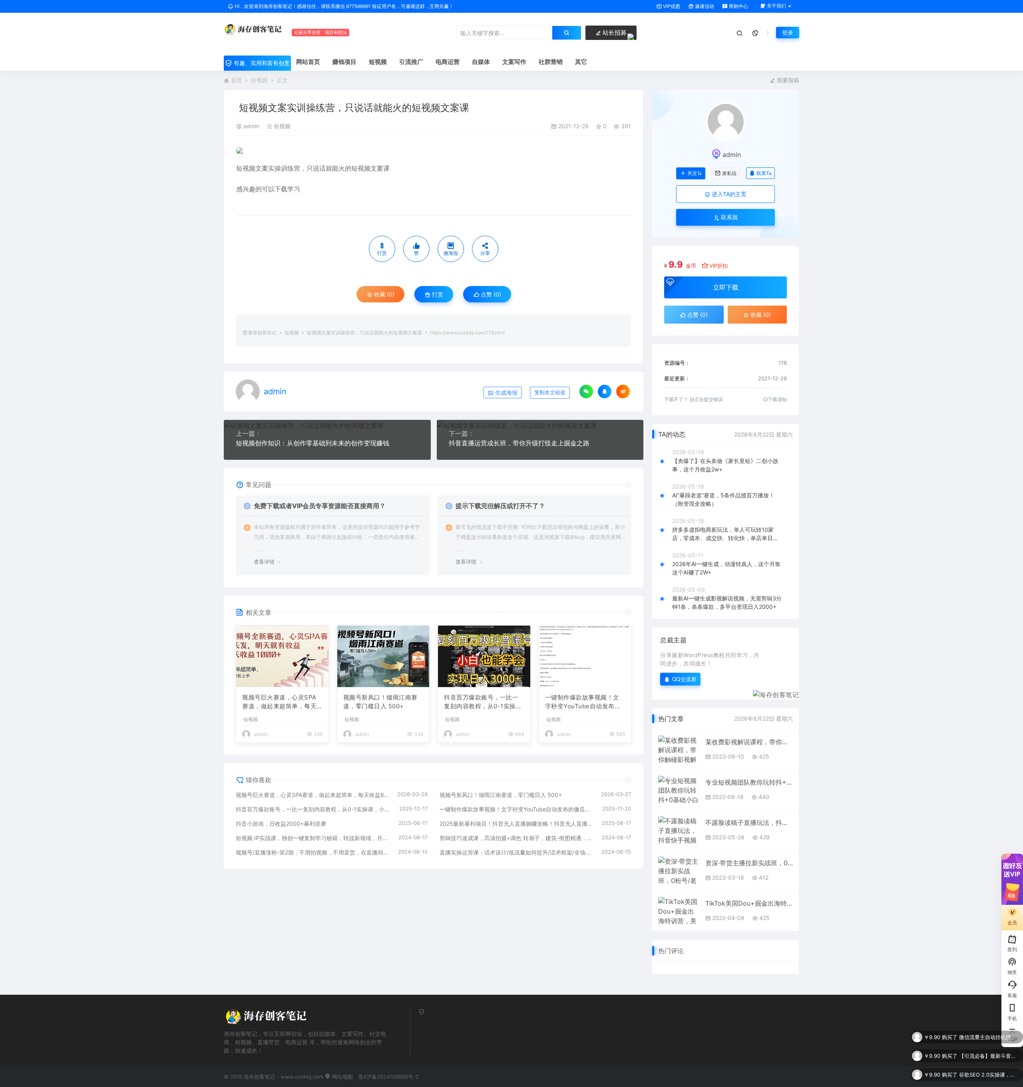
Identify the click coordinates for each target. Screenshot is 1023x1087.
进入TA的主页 (728, 194)
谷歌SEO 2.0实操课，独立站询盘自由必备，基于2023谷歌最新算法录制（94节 (989, 1056)
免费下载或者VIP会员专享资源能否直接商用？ (320, 506)
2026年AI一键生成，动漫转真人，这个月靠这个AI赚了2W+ (726, 568)
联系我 (728, 217)
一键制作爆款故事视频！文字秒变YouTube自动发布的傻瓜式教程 (583, 702)
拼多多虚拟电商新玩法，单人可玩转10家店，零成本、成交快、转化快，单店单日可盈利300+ (725, 534)
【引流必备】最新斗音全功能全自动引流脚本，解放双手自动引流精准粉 (989, 1037)
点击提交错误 (708, 399)
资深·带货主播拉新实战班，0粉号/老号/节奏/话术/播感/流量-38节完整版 (749, 863)
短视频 (259, 80)
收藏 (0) (383, 294)
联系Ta (764, 173)
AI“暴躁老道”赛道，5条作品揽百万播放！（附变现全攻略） (723, 499)
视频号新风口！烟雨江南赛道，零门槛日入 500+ (380, 702)
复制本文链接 (549, 392)
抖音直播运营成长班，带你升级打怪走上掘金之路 (519, 443)
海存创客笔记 (262, 333)
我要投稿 (787, 80)
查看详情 (264, 561)
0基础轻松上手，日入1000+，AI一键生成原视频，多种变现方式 (989, 1074)
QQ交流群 (684, 679)
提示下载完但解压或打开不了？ (500, 506)
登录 (787, 32)
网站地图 (341, 1076)
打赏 (436, 294)
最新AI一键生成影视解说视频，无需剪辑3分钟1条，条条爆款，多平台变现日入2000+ (727, 602)
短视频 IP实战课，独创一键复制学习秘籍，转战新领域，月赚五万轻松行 (313, 838)
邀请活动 (704, 6)
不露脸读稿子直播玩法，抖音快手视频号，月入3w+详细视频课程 (749, 823)
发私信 (729, 173)
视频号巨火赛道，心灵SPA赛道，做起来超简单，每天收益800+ (279, 702)
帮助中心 (738, 6)
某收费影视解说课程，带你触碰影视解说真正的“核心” (749, 742)
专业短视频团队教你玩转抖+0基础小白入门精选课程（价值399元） (749, 782)
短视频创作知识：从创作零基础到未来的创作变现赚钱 (312, 443)
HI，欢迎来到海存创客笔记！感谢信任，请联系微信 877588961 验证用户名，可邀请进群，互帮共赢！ (343, 6)
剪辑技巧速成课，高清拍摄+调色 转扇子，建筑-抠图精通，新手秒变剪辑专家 (517, 838)
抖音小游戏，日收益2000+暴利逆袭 (281, 823)
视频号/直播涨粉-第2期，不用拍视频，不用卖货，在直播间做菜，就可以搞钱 (313, 852)
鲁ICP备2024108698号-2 (388, 1076)
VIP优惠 (671, 6)
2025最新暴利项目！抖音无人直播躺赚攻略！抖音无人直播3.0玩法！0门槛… (517, 823)
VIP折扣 (718, 265)
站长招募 (614, 32)
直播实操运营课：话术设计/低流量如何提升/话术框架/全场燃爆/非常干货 (517, 852)
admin (251, 126)
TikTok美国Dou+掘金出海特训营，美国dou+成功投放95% (749, 903)
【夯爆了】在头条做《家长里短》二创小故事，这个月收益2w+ (725, 465)
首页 (236, 80)
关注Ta (694, 173)
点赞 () (490, 294)
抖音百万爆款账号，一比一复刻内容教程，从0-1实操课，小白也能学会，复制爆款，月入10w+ (481, 702)
